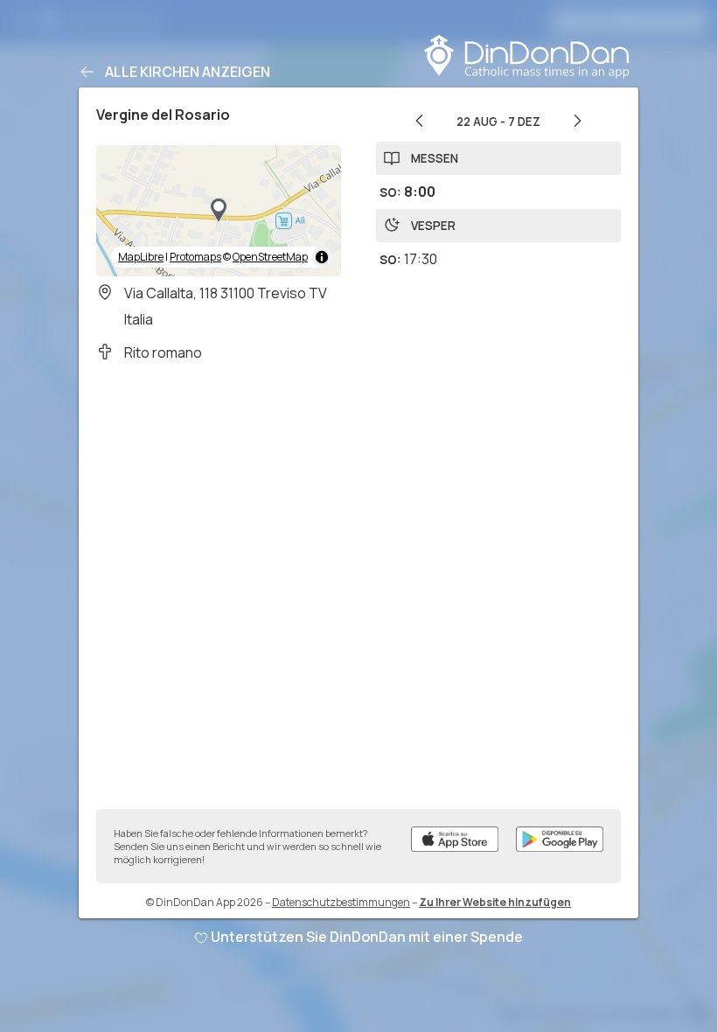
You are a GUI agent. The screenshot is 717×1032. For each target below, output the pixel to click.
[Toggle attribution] (321, 257)
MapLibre (141, 256)
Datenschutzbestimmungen (341, 902)
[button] (218, 211)
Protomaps (195, 256)
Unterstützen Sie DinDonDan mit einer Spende (367, 936)
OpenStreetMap (270, 256)
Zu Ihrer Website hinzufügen (495, 902)
